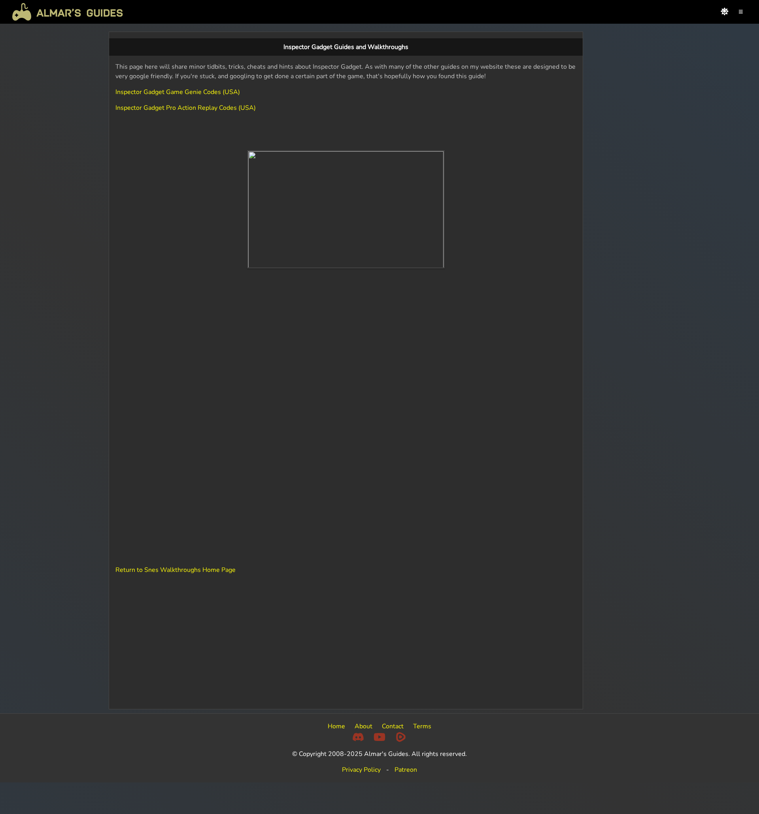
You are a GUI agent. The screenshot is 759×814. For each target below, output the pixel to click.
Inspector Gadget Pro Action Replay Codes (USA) (185, 107)
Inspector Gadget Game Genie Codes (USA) (177, 92)
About (363, 726)
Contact (393, 726)
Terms (422, 726)
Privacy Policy (361, 769)
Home (336, 726)
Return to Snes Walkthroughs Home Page (175, 570)
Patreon (406, 769)
